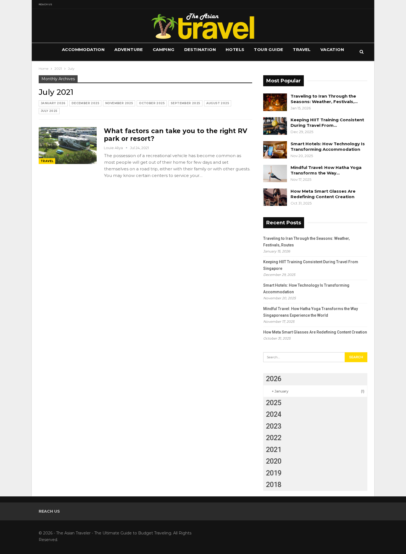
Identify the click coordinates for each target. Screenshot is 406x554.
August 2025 (217, 103)
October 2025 (152, 103)
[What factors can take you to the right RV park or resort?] (68, 145)
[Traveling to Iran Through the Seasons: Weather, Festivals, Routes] (275, 102)
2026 (273, 379)
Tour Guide (268, 49)
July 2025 (49, 111)
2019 (273, 473)
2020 (273, 461)
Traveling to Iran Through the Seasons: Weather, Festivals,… (324, 98)
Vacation (332, 49)
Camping (164, 49)
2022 (273, 438)
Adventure (128, 49)
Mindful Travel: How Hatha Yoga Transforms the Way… (326, 170)
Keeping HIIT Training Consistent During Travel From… (327, 122)
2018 (273, 485)
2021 (273, 450)
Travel (301, 49)
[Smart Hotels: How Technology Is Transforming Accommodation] (275, 150)
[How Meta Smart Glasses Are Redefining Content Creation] (275, 197)
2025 (273, 403)
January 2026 (53, 103)
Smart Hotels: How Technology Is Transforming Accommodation (328, 146)
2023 (273, 426)
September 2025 (185, 103)
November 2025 (119, 103)
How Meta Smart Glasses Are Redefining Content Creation (323, 194)
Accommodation (83, 49)
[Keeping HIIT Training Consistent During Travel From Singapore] (275, 126)
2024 (273, 414)
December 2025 (85, 103)
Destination (200, 49)
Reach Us (45, 4)
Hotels (235, 49)
